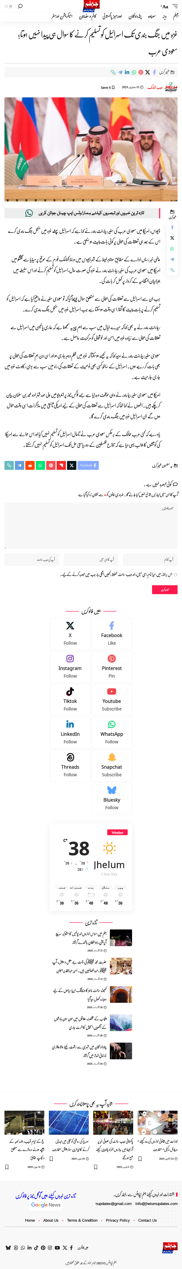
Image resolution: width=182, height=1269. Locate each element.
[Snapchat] (112, 766)
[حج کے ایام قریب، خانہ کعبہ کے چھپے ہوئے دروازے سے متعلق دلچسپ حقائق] (24, 1123)
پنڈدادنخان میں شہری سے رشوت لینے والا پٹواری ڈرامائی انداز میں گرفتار (79, 1051)
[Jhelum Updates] (91, 6)
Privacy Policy (118, 1220)
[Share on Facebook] (154, 72)
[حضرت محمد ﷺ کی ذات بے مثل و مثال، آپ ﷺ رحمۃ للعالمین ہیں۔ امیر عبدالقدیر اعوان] (121, 966)
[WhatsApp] (112, 733)
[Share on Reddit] (30, 465)
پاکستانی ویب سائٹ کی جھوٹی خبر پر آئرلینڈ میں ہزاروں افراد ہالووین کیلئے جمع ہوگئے (114, 1149)
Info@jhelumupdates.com (156, 1204)
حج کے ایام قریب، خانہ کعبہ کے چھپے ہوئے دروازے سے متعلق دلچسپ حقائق (26, 1149)
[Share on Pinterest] (141, 72)
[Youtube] (112, 700)
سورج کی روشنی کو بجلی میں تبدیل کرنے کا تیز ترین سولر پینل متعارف (70, 1145)
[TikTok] (36, 1248)
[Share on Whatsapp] (134, 72)
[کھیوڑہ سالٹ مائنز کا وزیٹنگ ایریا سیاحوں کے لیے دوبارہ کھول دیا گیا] (121, 994)
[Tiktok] (70, 700)
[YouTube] (57, 1248)
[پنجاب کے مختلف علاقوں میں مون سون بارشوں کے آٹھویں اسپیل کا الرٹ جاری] (121, 1022)
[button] (174, 6)
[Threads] (70, 766)
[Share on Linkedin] (127, 72)
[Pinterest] (112, 667)
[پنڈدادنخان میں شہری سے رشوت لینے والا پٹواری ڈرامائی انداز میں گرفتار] (121, 1051)
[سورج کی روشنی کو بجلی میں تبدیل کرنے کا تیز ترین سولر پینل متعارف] (69, 1123)
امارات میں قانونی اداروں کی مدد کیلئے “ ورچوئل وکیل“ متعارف (158, 1145)
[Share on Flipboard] (61, 465)
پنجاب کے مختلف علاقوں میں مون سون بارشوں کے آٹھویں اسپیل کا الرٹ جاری (80, 1023)
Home (30, 1220)
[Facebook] (112, 634)
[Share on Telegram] (120, 72)
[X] (70, 634)
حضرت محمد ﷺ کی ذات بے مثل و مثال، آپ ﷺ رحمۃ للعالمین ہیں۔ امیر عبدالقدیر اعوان (79, 966)
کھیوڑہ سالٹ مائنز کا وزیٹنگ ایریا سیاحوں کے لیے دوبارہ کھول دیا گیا (80, 995)
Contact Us (147, 1220)
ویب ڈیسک (154, 87)
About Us (51, 1220)
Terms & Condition (82, 1220)
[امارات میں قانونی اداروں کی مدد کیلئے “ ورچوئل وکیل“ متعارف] (158, 1123)
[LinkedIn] (70, 733)
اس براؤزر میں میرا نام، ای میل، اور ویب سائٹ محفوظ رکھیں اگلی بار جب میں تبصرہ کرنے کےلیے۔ (116, 574)
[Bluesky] (112, 798)
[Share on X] (147, 72)
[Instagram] (70, 667)
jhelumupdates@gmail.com (109, 1204)
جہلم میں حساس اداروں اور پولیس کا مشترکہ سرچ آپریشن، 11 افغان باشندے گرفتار (81, 938)
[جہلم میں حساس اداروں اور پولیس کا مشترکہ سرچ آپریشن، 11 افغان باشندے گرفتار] (121, 937)
